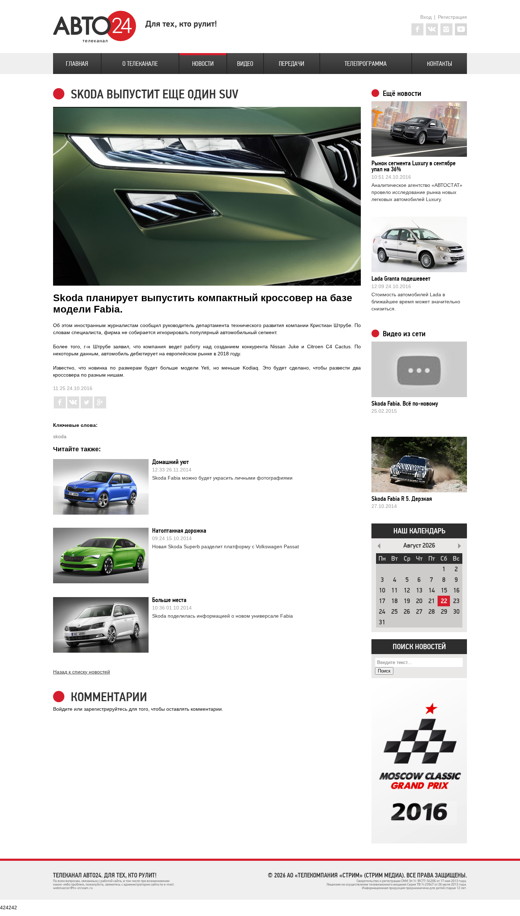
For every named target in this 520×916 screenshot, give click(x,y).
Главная (77, 64)
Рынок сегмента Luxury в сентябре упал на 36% (413, 166)
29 (444, 612)
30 (456, 612)
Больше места (169, 600)
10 (382, 590)
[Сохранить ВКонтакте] (73, 407)
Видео (245, 64)
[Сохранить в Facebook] (60, 407)
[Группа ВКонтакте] (432, 29)
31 (382, 622)
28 (431, 612)
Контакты (439, 64)
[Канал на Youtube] (461, 29)
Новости (203, 64)
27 (419, 612)
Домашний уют (170, 462)
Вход (426, 17)
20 (419, 601)
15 (444, 590)
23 (456, 601)
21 (431, 601)
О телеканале (140, 64)
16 (456, 590)
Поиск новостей (419, 646)
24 (382, 612)
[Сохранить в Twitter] (87, 407)
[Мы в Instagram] (446, 29)
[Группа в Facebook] (417, 29)
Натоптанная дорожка (179, 530)
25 (394, 612)
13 (419, 590)
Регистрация (452, 17)
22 (444, 601)
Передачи (291, 64)
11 (394, 590)
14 (431, 590)
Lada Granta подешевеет (401, 278)
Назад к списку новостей (81, 672)
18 (394, 601)
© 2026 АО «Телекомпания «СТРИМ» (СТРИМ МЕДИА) (336, 875)
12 (407, 590)
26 (407, 612)
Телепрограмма (366, 64)
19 (407, 601)
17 (382, 601)
